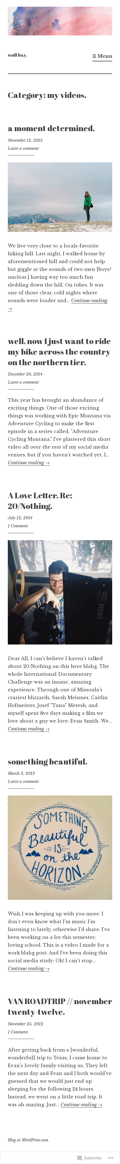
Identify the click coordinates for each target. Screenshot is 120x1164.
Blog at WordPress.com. (28, 1140)
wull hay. (17, 55)
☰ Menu (102, 56)
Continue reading (29, 462)
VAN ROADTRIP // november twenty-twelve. (60, 1006)
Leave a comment (23, 148)
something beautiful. (47, 761)
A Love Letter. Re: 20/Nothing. (40, 500)
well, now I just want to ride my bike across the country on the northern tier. (59, 351)
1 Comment (18, 525)
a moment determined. (51, 127)
